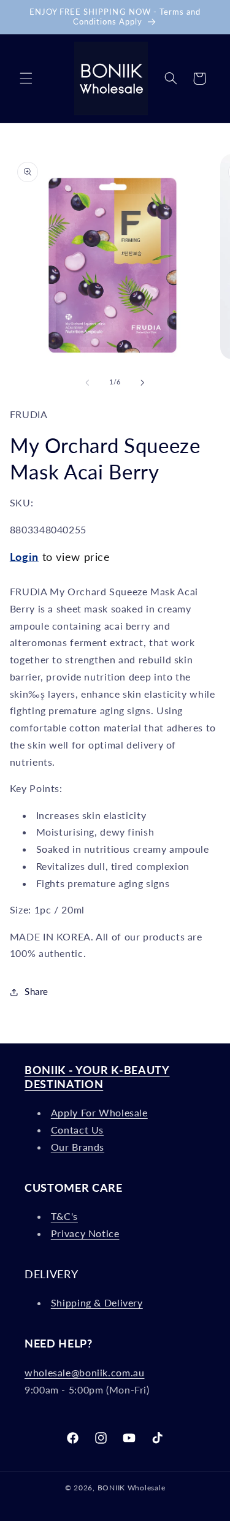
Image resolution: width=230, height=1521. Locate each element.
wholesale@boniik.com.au (85, 1372)
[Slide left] (87, 382)
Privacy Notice (85, 1233)
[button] (26, 78)
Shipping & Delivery (97, 1302)
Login (24, 556)
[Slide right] (142, 382)
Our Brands (77, 1147)
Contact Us (77, 1129)
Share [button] (36, 991)
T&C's (64, 1216)
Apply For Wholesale (99, 1112)
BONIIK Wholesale (132, 1488)
